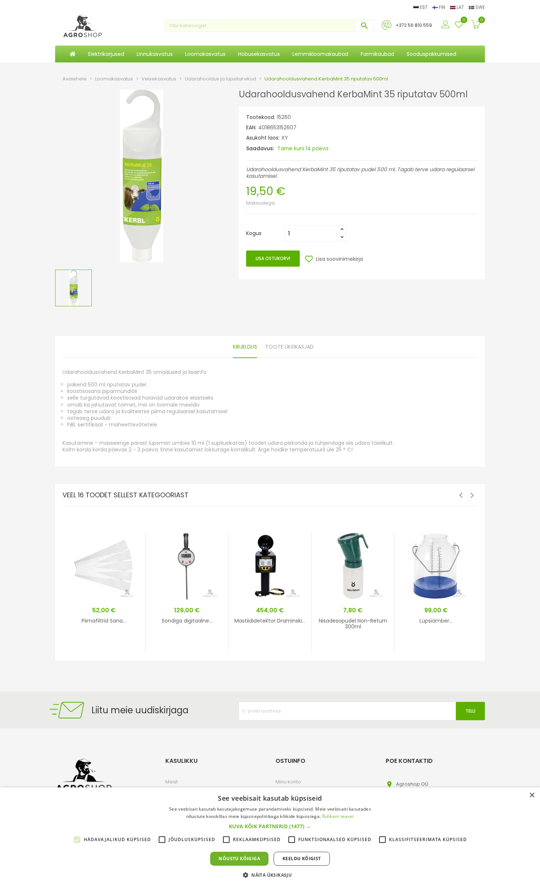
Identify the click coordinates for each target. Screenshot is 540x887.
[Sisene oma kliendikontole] (446, 25)
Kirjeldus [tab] (245, 346)
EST (424, 7)
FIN (442, 7)
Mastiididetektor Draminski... (269, 620)
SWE (479, 7)
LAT (460, 7)
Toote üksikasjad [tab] (289, 346)
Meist (171, 781)
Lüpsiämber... (436, 620)
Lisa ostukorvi (273, 258)
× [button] (531, 795)
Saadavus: (260, 148)
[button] (270, 826)
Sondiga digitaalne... (187, 620)
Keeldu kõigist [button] (301, 858)
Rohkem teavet (338, 816)
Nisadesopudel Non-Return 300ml (353, 623)
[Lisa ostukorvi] (126, 646)
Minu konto (288, 781)
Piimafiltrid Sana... (104, 620)
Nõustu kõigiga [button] (239, 858)
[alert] (270, 837)
